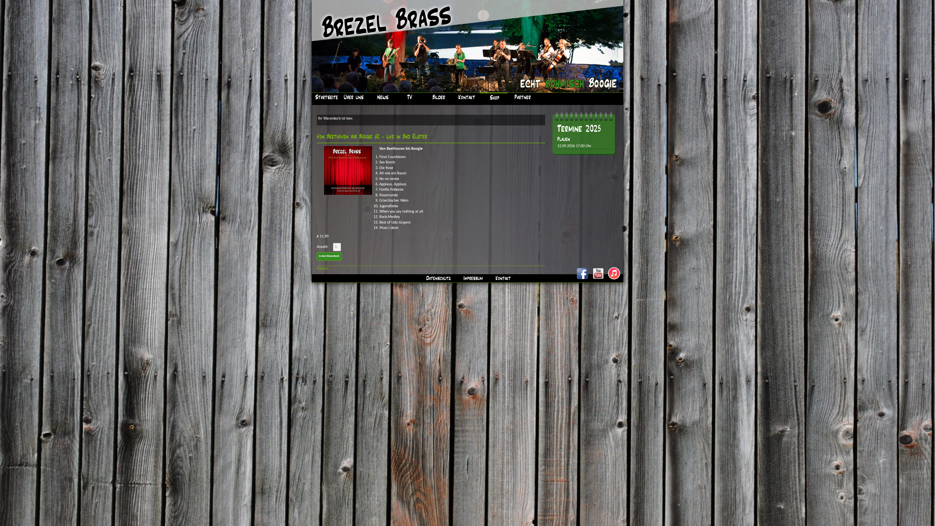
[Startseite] (325, 96)
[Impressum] (472, 278)
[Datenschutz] (437, 278)
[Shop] (494, 97)
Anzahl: (322, 247)
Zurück (322, 269)
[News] (382, 96)
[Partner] (521, 96)
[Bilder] (437, 96)
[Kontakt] (465, 96)
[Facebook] (582, 279)
